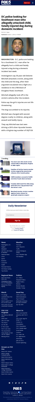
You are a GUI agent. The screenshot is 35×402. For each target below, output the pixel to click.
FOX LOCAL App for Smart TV (21, 319)
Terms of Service (19, 230)
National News (5, 254)
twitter (16, 383)
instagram (19, 383)
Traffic (18, 249)
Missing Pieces (5, 336)
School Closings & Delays (21, 251)
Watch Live (27, 3)
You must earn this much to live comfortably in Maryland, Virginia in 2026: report (22, 163)
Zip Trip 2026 (19, 304)
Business (3, 260)
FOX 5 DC (3, 32)
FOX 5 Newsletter (21, 326)
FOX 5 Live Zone (5, 329)
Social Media (19, 330)
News (8, 32)
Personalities (19, 324)
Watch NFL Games (6, 351)
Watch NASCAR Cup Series (6, 360)
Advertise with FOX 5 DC (22, 315)
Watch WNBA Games (7, 372)
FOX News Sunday (6, 269)
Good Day (20, 292)
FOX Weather (19, 256)
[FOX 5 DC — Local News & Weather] (6, 3)
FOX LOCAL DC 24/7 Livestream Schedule (7, 305)
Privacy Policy (19, 228)
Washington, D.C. (6, 245)
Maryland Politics (20, 280)
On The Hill (4, 324)
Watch (3, 292)
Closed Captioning (21, 342)
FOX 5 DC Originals (4, 311)
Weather (19, 242)
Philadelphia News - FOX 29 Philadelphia (6, 282)
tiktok (22, 383)
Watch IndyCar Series (7, 363)
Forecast (18, 245)
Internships (19, 338)
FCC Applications (20, 336)
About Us (19, 310)
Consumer (4, 263)
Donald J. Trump (20, 288)
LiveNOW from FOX (6, 297)
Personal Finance (6, 267)
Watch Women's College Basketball (6, 369)
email (25, 383)
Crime (3, 256)
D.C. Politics (19, 278)
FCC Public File (20, 334)
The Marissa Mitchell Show (7, 315)
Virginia (3, 247)
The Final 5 (4, 322)
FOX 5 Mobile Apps (21, 328)
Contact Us (19, 322)
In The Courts (5, 327)
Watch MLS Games (6, 374)
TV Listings (4, 295)
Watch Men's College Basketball (7, 365)
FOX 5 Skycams (20, 247)
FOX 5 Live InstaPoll (21, 313)
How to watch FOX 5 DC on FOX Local (7, 301)
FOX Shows (4, 299)
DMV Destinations (21, 297)
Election (18, 284)
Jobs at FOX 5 (20, 340)
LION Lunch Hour (21, 295)
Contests (18, 332)
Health (3, 265)
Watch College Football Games (5, 354)
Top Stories (4, 271)
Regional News (7, 275)
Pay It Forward (20, 299)
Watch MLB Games (6, 357)
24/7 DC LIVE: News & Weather (6, 251)
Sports (3, 258)
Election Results (20, 286)
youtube (9, 383)
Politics (19, 275)
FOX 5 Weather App (21, 254)
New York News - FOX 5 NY (6, 278)
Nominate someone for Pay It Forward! (21, 301)
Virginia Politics (20, 282)
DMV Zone (4, 318)
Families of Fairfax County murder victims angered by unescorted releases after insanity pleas (22, 171)
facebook (12, 383)
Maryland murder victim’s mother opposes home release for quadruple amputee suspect (22, 193)
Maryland (3, 249)
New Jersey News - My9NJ (6, 285)
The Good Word (5, 331)
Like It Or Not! (5, 320)
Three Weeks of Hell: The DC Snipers (7, 333)
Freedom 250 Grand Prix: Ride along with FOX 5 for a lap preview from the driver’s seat (22, 185)
